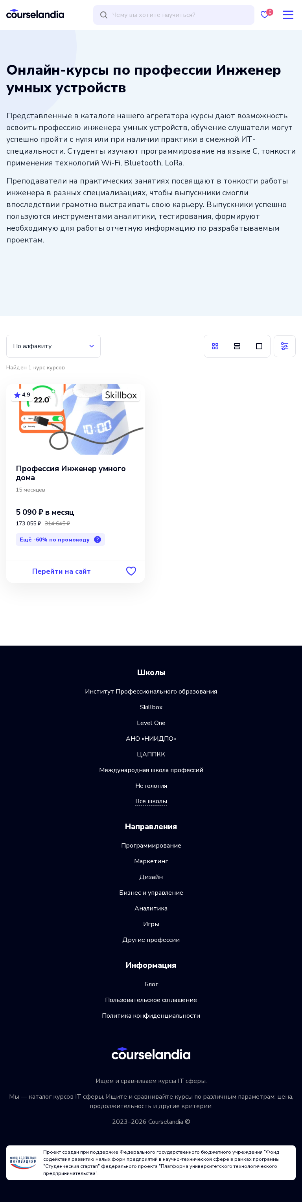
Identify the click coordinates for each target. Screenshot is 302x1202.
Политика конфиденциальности (151, 1015)
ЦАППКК (151, 754)
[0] (265, 14)
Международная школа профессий (151, 770)
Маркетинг (151, 861)
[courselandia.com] (35, 13)
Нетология (151, 786)
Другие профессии (151, 940)
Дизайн (151, 877)
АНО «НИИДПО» (151, 738)
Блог (151, 984)
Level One (151, 723)
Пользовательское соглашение (151, 1000)
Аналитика (151, 908)
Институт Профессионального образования (151, 691)
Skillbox (151, 707)
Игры (151, 924)
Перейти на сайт (61, 571)
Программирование (151, 845)
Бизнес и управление (151, 892)
